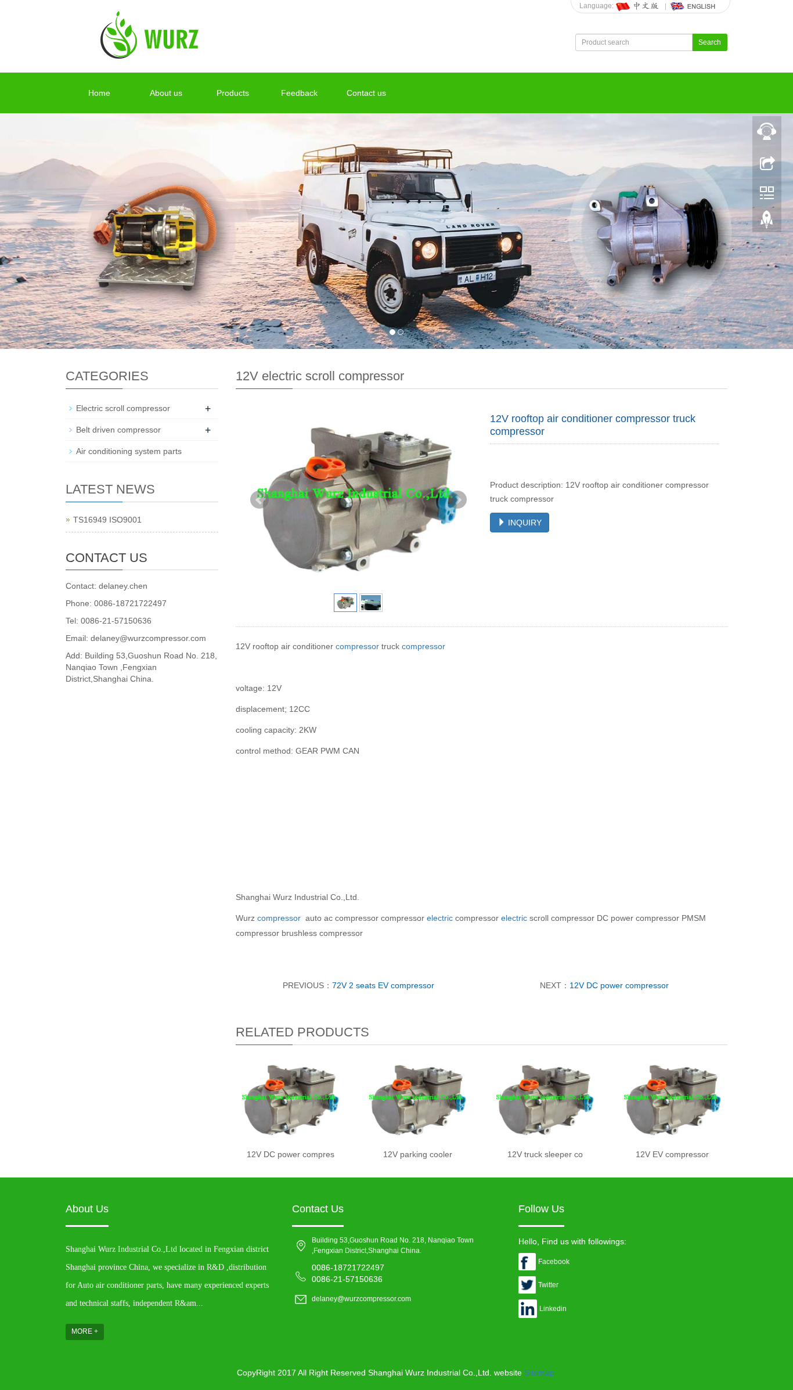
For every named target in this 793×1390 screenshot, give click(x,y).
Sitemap (539, 1372)
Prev (259, 500)
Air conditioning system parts (129, 451)
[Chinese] (638, 6)
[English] (693, 6)
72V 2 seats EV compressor (383, 985)
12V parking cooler (417, 1154)
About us (166, 93)
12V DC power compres (290, 1154)
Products (233, 93)
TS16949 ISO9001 (107, 519)
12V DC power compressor (619, 985)
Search (709, 42)
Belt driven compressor (118, 429)
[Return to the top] (766, 222)
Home (99, 93)
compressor (357, 646)
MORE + (84, 1331)
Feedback (299, 93)
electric (440, 918)
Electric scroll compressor (123, 408)
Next (457, 500)
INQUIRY (524, 522)
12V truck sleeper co (545, 1154)
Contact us (366, 93)
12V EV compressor (672, 1154)
